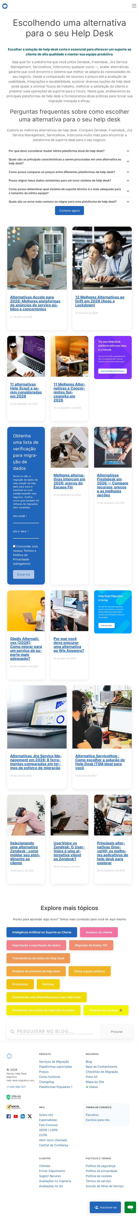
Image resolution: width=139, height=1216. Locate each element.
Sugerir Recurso (50, 1176)
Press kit (92, 1077)
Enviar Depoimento (52, 1171)
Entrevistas (20, 984)
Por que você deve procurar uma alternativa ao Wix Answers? (69, 645)
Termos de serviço (98, 1181)
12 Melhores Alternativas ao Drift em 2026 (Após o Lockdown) (99, 301)
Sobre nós (46, 1115)
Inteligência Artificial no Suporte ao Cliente (41, 932)
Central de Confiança (53, 1145)
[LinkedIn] (22, 1116)
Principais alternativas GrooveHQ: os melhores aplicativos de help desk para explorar (112, 853)
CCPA (43, 1135)
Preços (44, 1071)
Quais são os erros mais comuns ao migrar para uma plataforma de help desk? (63, 201)
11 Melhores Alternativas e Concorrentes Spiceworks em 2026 (69, 392)
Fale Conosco (48, 1125)
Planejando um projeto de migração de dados (43, 1010)
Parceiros (92, 1115)
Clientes (44, 1166)
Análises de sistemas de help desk (36, 971)
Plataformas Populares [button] (54, 1087)
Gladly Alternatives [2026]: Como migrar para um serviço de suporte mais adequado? (26, 649)
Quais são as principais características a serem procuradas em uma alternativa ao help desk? (65, 161)
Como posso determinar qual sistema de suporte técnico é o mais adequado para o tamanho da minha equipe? (65, 191)
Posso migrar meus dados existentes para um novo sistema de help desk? (60, 180)
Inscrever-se (108, 1207)
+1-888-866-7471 (16, 1087)
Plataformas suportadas (55, 1066)
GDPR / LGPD (48, 1130)
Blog (89, 1061)
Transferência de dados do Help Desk (38, 958)
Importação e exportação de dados (36, 945)
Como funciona (49, 1077)
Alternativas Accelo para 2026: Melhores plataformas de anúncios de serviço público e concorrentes (35, 303)
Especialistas (48, 1120)
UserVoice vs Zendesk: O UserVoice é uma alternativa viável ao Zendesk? (69, 851)
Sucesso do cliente (99, 932)
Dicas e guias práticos (89, 971)
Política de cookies (99, 1176)
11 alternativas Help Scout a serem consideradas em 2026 (26, 390)
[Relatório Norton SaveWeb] (14, 1106)
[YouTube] (15, 1116)
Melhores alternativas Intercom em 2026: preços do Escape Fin (69, 481)
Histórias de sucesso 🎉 (106, 1010)
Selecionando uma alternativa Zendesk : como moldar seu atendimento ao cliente (25, 853)
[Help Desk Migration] (9, 1056)
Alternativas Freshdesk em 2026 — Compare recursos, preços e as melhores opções (112, 485)
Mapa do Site (95, 1082)
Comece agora (69, 210)
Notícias (48, 984)
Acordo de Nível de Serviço (105, 1186)
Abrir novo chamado (53, 1140)
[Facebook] (9, 1116)
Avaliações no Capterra (55, 1181)
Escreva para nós (97, 1120)
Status (92, 1087)
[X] (29, 1116)
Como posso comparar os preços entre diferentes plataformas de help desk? (62, 172)
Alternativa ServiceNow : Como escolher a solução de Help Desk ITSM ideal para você (100, 762)
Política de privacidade (101, 1171)
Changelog (46, 1082)
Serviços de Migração (54, 1061)
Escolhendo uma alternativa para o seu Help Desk (46, 997)
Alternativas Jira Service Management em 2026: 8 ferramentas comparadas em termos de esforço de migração (36, 762)
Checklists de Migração (102, 1071)
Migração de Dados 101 (91, 945)
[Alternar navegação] (134, 5)
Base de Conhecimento (101, 1066)
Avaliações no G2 (51, 1186)
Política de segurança (100, 1166)
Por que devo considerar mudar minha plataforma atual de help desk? (57, 151)
